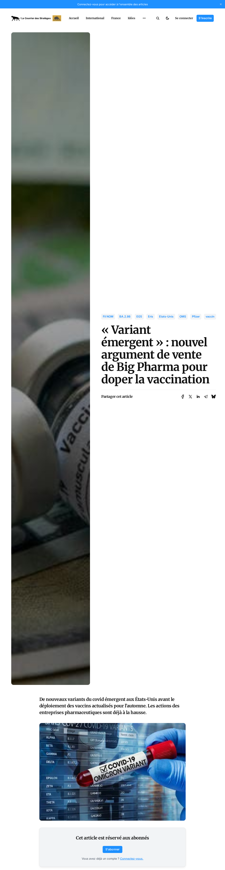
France (116, 18)
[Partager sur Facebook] (182, 396)
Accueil (74, 18)
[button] (158, 18)
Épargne (140, 26)
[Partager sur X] (190, 396)
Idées (131, 18)
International (95, 18)
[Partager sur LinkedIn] (198, 396)
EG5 (139, 316)
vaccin (210, 316)
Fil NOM (108, 316)
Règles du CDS (144, 40)
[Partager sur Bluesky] (213, 396)
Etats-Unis (166, 316)
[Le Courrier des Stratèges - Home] (36, 18)
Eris (150, 316)
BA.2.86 (124, 316)
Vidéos (139, 33)
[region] (144, 18)
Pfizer (196, 316)
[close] (221, 4)
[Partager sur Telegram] (205, 396)
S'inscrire (205, 18)
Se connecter (184, 18)
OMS (182, 316)
